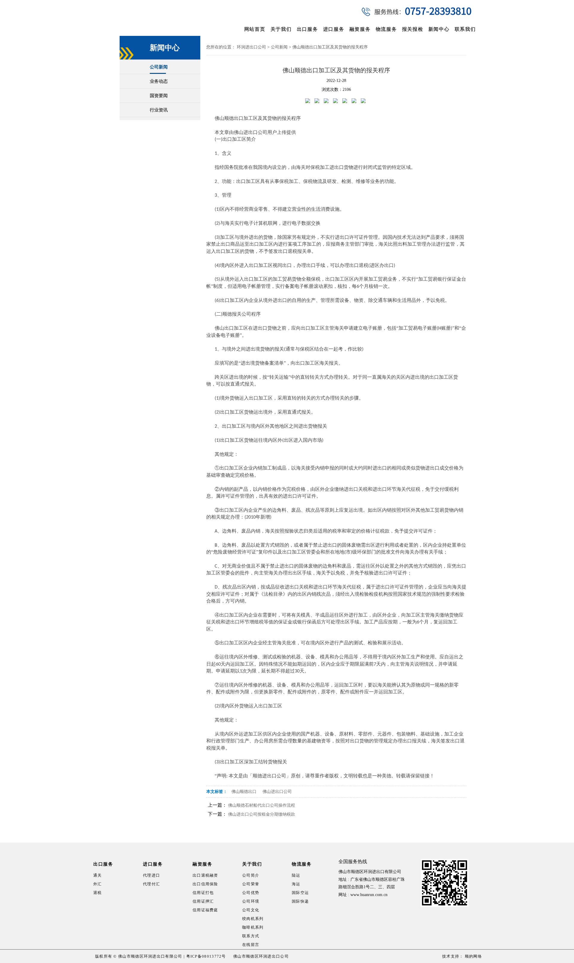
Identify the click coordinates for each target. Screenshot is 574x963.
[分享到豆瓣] (327, 100)
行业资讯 (159, 110)
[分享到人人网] (336, 100)
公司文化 (250, 910)
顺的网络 (473, 956)
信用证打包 (203, 892)
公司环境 (250, 901)
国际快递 (300, 901)
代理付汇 (151, 884)
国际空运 (300, 892)
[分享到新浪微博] (308, 100)
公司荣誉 (250, 884)
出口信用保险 (205, 884)
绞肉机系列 (253, 918)
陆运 (296, 875)
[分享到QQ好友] (345, 100)
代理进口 (151, 875)
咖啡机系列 (253, 927)
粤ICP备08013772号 (206, 956)
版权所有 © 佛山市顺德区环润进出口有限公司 (138, 956)
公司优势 (250, 892)
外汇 (97, 884)
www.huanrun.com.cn (368, 894)
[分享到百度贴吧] (318, 100)
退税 (97, 892)
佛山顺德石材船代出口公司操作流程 (261, 805)
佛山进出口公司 (277, 791)
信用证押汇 (203, 901)
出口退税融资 (205, 875)
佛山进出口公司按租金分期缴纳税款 (261, 814)
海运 (296, 884)
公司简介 (250, 875)
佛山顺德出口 (244, 791)
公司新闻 (159, 67)
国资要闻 (159, 95)
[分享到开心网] (364, 100)
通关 (97, 875)
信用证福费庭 (205, 910)
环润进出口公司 (251, 47)
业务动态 (159, 81)
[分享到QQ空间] (355, 100)
